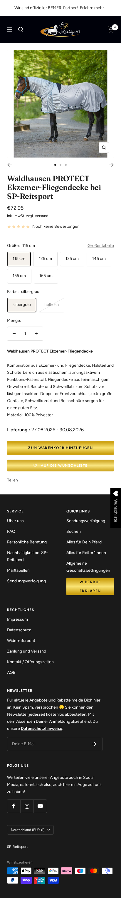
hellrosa (51, 304)
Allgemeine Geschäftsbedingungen (88, 567)
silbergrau (22, 304)
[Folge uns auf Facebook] (13, 806)
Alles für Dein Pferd (84, 542)
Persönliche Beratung (27, 542)
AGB (11, 672)
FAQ (11, 531)
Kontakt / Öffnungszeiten (30, 661)
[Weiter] (111, 165)
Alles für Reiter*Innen (86, 552)
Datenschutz (19, 629)
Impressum (17, 619)
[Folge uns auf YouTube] (40, 806)
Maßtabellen (18, 570)
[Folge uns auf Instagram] (26, 806)
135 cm (72, 258)
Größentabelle (101, 245)
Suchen (73, 531)
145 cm (99, 258)
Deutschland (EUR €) (27, 830)
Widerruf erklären (90, 586)
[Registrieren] (94, 744)
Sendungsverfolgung (26, 581)
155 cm (19, 275)
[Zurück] (9, 165)
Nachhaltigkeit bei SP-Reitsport (27, 556)
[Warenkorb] (111, 29)
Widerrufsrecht (21, 640)
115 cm (19, 258)
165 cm (46, 275)
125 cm (45, 258)
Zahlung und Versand (26, 651)
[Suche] (20, 29)
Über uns (15, 520)
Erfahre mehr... (93, 7)
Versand (41, 216)
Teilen (12, 480)
